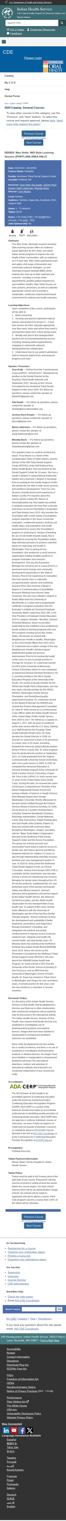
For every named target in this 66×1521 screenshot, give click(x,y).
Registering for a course (22, 1248)
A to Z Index (17, 29)
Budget (11, 1352)
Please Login (33, 58)
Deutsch (11, 1494)
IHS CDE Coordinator (44, 1133)
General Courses (38, 138)
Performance (14, 1397)
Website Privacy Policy (20, 1417)
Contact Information (18, 1357)
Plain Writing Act (16, 1401)
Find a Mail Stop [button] (49, 1340)
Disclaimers (45, 1318)
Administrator (18, 1283)
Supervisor (14, 1272)
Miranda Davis (41, 188)
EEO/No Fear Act (17, 1368)
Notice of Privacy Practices (22, 1391)
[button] (62, 23)
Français (12, 1476)
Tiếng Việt (12, 1447)
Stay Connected (12, 1424)
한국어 (10, 1451)
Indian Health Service (34, 8)
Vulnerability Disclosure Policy (24, 1413)
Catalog (9, 75)
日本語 (10, 1498)
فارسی (10, 1502)
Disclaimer (13, 1361)
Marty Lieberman (24, 188)
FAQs (10, 1375)
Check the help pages (20, 1296)
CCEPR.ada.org (44, 1140)
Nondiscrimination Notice (21, 1387)
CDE (8, 52)
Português (13, 1484)
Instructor (13, 1276)
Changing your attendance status (27, 1259)
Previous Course (33, 133)
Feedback (16, 33)
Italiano (11, 1488)
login (52, 120)
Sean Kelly (25, 185)
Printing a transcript (19, 1256)
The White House (17, 1405)
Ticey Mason (24, 191)
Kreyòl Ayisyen (15, 1470)
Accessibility (14, 1349)
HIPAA (10, 1383)
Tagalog (11, 1457)
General (18, 103)
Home (6, 103)
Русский (11, 1461)
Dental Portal (12, 96)
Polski (10, 1480)
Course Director (17, 1280)
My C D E (10, 82)
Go (59, 1309)
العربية (10, 1465)
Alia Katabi (36, 185)
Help (7, 89)
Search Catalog (13, 1309)
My (11, 1318)
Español (11, 1439)
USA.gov (12, 1409)
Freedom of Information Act (22, 1379)
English (11, 1506)
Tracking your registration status (26, 1252)
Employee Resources (42, 29)
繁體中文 (12, 1443)
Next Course (33, 142)
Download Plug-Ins (18, 1365)
